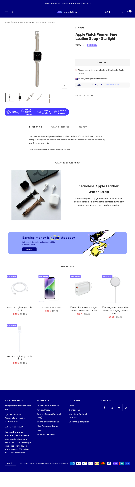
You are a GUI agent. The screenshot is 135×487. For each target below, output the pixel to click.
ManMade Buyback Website (78, 416)
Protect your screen (51, 307)
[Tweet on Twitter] (92, 95)
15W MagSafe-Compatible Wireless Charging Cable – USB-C (115, 310)
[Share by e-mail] (96, 95)
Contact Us (74, 409)
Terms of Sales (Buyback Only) (49, 416)
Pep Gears (80, 28)
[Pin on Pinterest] (87, 95)
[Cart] (128, 12)
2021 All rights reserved (48, 463)
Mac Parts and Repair (47, 426)
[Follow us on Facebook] (104, 407)
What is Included (60, 127)
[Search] (12, 12)
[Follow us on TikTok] (126, 407)
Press (71, 405)
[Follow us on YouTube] (118, 407)
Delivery (83, 127)
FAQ (39, 430)
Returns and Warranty (48, 405)
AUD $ (107, 12)
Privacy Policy (43, 409)
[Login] (122, 12)
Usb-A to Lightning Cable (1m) (19, 358)
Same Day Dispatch (94, 85)
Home (8, 22)
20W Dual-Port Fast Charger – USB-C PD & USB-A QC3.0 (83, 309)
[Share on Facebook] (84, 95)
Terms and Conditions (48, 421)
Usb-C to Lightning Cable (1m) (19, 309)
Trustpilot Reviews (46, 434)
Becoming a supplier (79, 421)
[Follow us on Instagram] (111, 407)
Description (35, 127)
